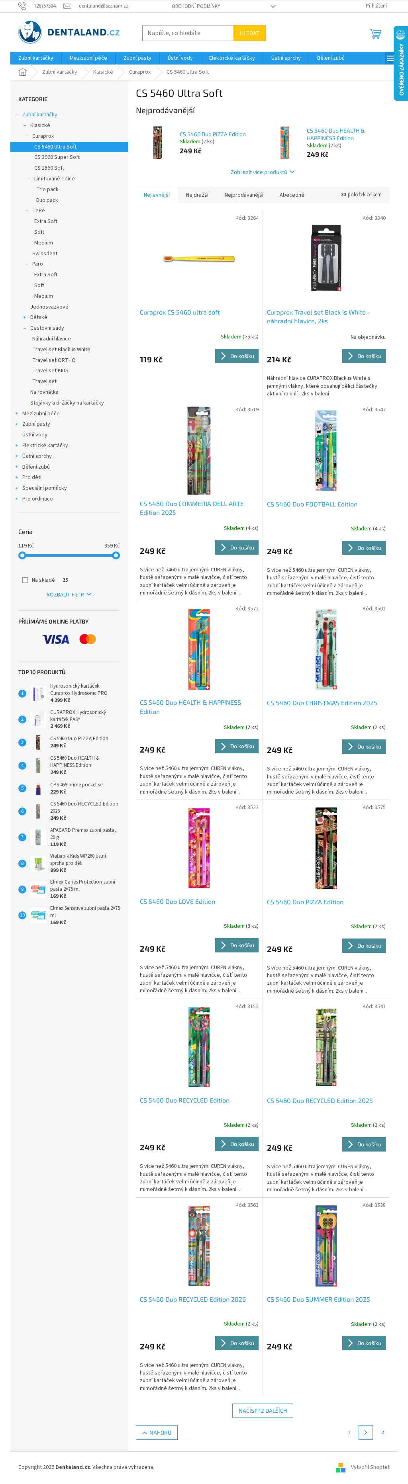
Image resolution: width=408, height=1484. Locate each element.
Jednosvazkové (49, 307)
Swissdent (44, 254)
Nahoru (160, 1432)
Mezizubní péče (41, 414)
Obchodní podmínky (196, 6)
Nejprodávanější (244, 195)
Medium (43, 243)
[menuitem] (35, 58)
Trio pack (47, 190)
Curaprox (43, 136)
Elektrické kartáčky (45, 446)
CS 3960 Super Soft (57, 157)
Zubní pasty (36, 424)
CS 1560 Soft (49, 168)
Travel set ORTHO (54, 360)
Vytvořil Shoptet (370, 1467)
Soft (39, 232)
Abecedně (292, 195)
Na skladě (50, 580)
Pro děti (31, 477)
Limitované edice (54, 179)
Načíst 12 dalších (263, 1410)
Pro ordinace (37, 499)
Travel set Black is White (61, 350)
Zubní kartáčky (39, 115)
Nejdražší (197, 195)
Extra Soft (45, 221)
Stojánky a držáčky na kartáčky (67, 403)
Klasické (40, 125)
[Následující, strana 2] (366, 1432)
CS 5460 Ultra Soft (55, 147)
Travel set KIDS (50, 371)
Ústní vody (34, 435)
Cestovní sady (47, 328)
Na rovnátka (44, 392)
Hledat (249, 32)
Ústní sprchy (37, 456)
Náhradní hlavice (51, 339)
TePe (38, 211)
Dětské (38, 317)
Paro (37, 264)
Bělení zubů (36, 467)
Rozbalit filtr (65, 595)
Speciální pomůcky (44, 488)
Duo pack (47, 200)
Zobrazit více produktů (259, 171)
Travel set (44, 381)
